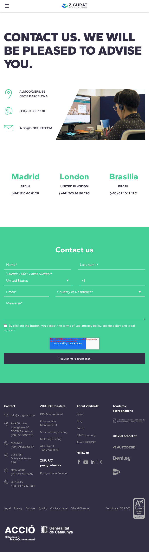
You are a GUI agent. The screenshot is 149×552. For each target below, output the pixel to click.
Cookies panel (59, 508)
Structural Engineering (54, 432)
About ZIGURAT (86, 442)
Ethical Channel (80, 508)
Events (80, 428)
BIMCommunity (86, 435)
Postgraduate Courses (54, 473)
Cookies (30, 508)
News (79, 414)
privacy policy (91, 325)
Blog (79, 421)
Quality (42, 508)
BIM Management (51, 414)
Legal (7, 508)
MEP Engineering (51, 439)
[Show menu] (7, 6)
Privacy (18, 508)
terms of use (72, 325)
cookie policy (111, 325)
